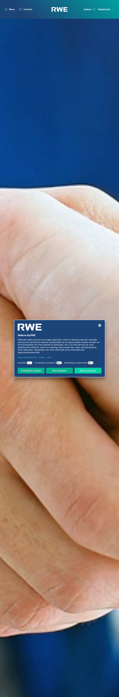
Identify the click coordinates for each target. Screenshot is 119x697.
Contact (28, 9)
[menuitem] (25, 9)
